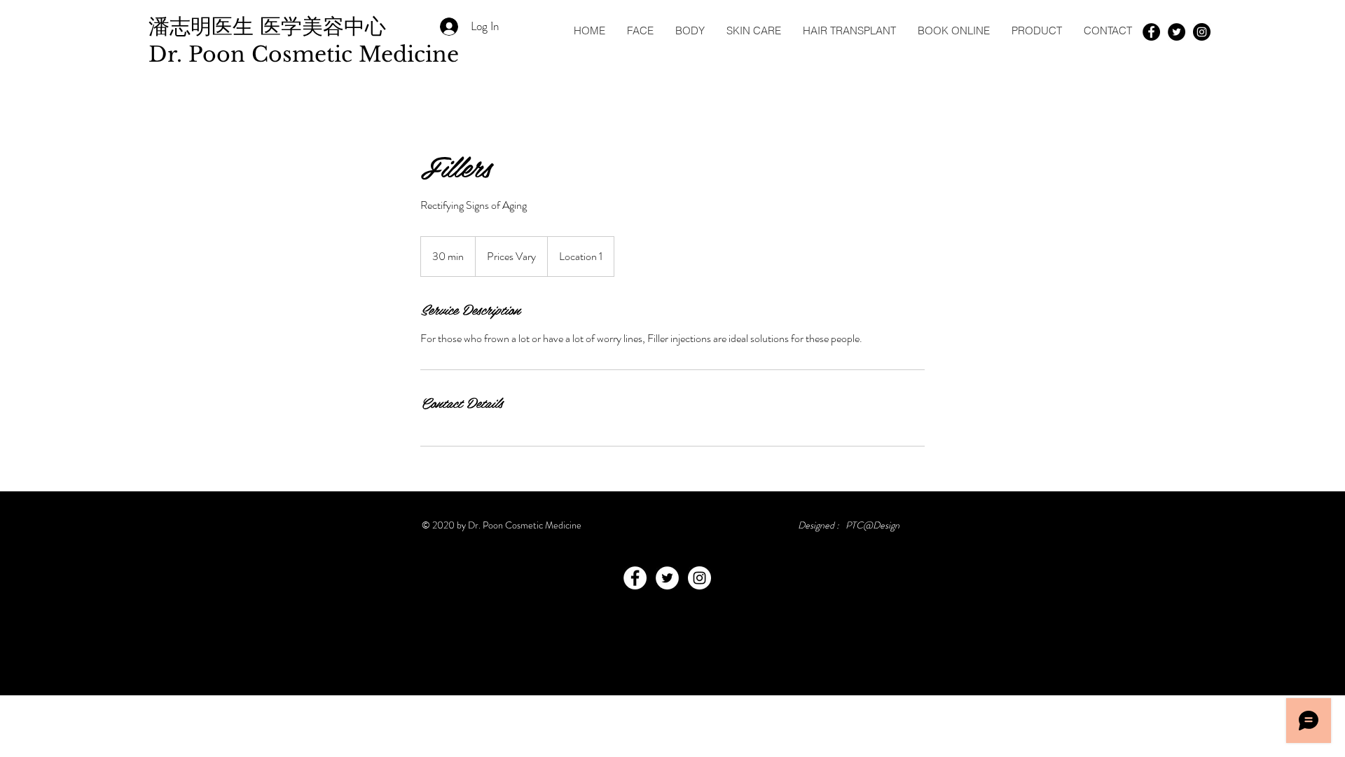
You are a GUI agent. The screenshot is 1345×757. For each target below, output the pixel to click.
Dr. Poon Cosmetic (254, 54)
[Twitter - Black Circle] (1176, 32)
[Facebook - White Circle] (635, 577)
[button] (640, 30)
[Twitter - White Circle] (667, 577)
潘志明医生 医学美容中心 (270, 26)
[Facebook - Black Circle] (1151, 32)
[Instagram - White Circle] (699, 577)
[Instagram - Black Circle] (1201, 32)
